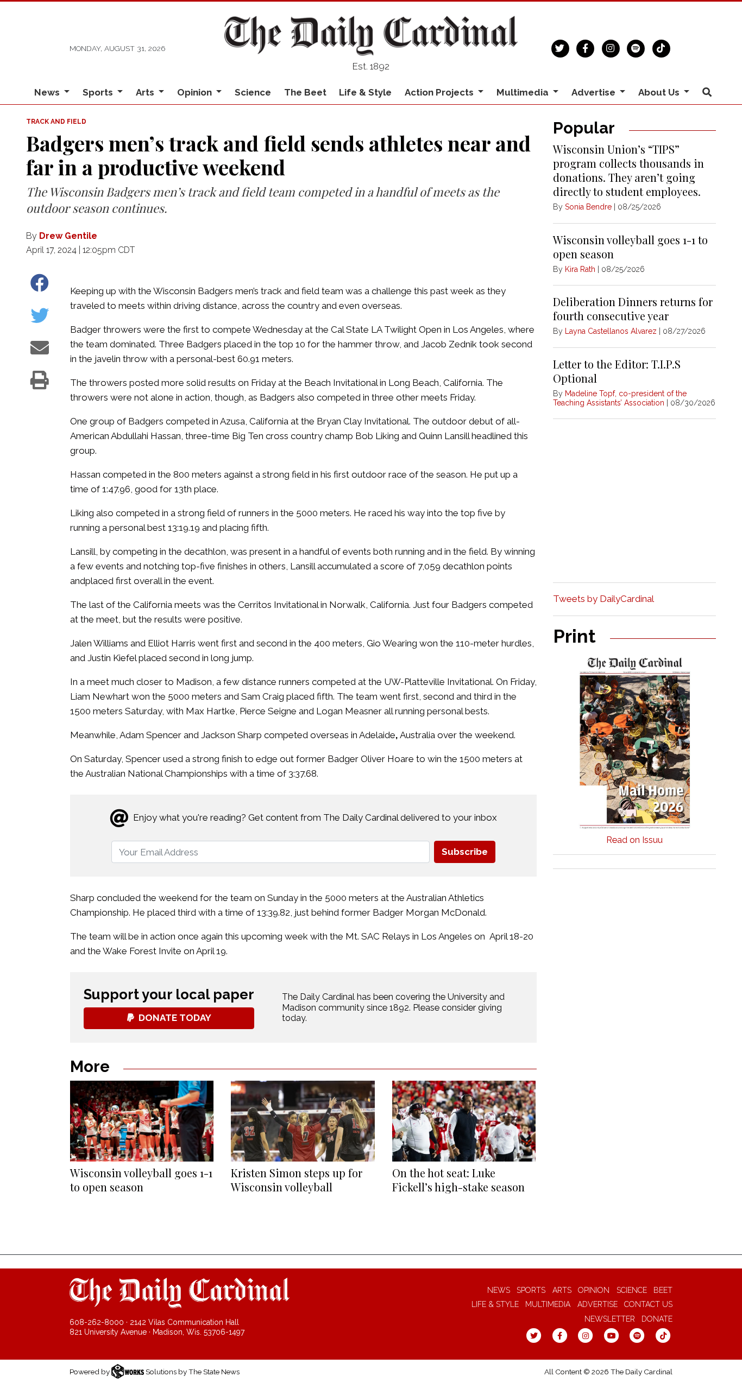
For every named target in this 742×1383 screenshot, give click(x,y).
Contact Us (648, 1304)
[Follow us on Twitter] (560, 47)
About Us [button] (660, 92)
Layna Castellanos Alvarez (611, 331)
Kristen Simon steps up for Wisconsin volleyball (296, 1179)
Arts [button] (146, 92)
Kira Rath (580, 269)
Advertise (597, 1304)
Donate (657, 1319)
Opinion (593, 1290)
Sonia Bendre (588, 206)
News (498, 1290)
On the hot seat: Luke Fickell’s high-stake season (458, 1179)
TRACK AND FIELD (56, 121)
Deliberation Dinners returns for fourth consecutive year (633, 308)
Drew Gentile (68, 236)
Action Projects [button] (440, 92)
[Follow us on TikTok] (661, 47)
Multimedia (547, 1304)
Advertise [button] (594, 92)
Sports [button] (99, 92)
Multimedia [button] (523, 92)
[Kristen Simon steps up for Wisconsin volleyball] (302, 1121)
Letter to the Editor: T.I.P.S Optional (617, 371)
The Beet (305, 92)
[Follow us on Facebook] (585, 47)
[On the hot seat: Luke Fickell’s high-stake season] (464, 1121)
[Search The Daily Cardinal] (706, 92)
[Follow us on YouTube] (611, 1335)
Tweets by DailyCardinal (603, 598)
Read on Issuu (634, 840)
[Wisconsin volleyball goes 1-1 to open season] (141, 1121)
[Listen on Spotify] (635, 47)
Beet (662, 1290)
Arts (561, 1290)
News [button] (48, 92)
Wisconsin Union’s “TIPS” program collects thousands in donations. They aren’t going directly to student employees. (628, 170)
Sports (531, 1290)
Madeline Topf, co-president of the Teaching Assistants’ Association (620, 398)
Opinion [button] (195, 92)
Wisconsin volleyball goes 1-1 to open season (141, 1179)
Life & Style (365, 92)
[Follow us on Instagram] (610, 47)
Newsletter (609, 1319)
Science (253, 92)
